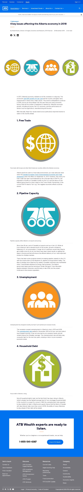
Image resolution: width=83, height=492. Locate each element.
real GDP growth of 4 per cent (33, 98)
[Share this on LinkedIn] (17, 35)
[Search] (81, 8)
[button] (81, 15)
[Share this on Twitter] (14, 35)
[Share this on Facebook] (11, 35)
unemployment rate (26, 331)
